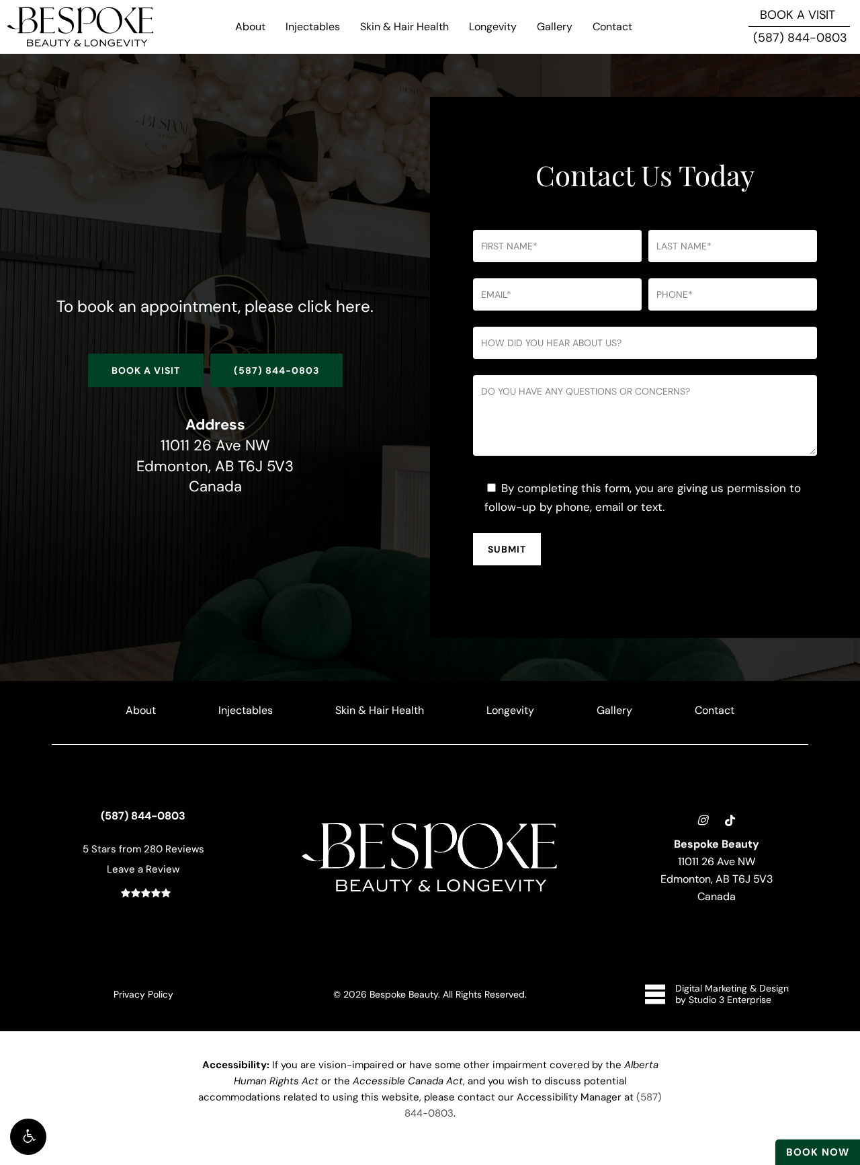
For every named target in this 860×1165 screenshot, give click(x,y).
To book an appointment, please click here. (215, 306)
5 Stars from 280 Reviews (143, 848)
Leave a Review (143, 868)
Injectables (245, 710)
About (141, 710)
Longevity (510, 710)
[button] (28, 1137)
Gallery (614, 710)
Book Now (817, 1152)
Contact (714, 710)
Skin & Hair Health (379, 710)
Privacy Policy (143, 994)
